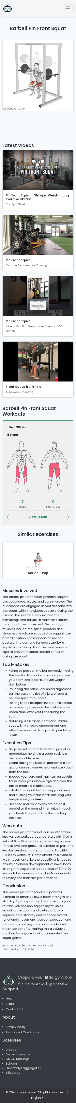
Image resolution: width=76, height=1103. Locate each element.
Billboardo (13, 1072)
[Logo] (7, 8)
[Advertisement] (38, 124)
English (36, 1098)
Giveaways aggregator (23, 1068)
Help (9, 998)
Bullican (11, 1063)
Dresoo (11, 1049)
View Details (38, 517)
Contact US (14, 1009)
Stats (10, 1004)
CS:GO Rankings (17, 1059)
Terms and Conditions (22, 1032)
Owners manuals (18, 1054)
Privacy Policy (16, 1027)
